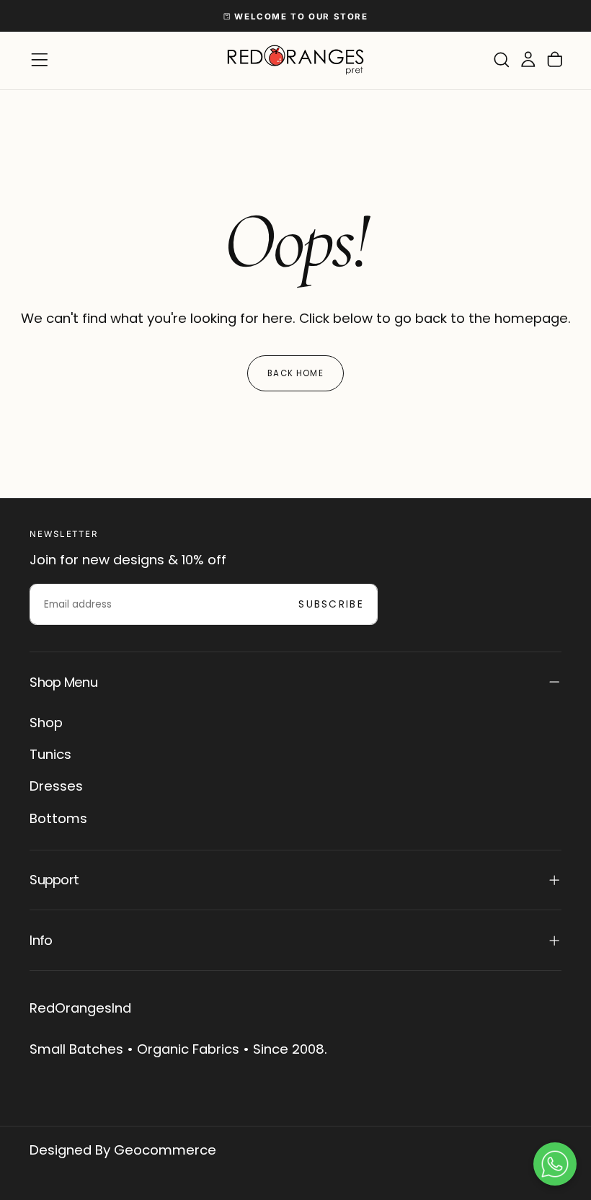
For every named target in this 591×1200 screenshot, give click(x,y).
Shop (46, 723)
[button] (40, 60)
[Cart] (555, 60)
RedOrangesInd (80, 1008)
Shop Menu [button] (63, 682)
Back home (295, 373)
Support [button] (54, 880)
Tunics (50, 754)
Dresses (56, 786)
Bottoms (58, 818)
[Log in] (528, 60)
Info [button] (41, 940)
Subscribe (331, 604)
